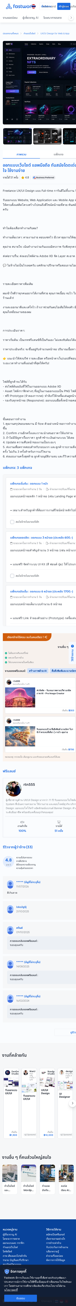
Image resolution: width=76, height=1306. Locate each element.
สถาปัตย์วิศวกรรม (12, 1264)
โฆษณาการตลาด (52, 18)
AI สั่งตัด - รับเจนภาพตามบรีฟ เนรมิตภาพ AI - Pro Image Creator (54, 692)
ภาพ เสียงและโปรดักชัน (15, 1255)
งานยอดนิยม (10, 18)
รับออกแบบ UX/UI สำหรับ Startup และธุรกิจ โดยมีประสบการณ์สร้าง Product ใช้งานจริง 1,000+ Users (29, 1112)
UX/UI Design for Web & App (54, 33)
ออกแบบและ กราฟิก (13, 1243)
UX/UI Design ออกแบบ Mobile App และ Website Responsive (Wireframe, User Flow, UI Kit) (46, 1107)
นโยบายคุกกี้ (11, 1289)
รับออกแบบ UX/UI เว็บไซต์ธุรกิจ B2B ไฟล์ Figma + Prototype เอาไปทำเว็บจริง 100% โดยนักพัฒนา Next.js (11, 1107)
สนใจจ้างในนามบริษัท (27, 522)
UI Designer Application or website (64, 1100)
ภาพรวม (21, 154)
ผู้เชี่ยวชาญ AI (30, 18)
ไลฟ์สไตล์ (7, 1251)
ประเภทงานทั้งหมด (11, 33)
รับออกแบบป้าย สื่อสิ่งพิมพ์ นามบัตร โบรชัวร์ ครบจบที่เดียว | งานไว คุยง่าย (55, 730)
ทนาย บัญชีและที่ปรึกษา (15, 1260)
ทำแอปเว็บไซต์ (29, 33)
